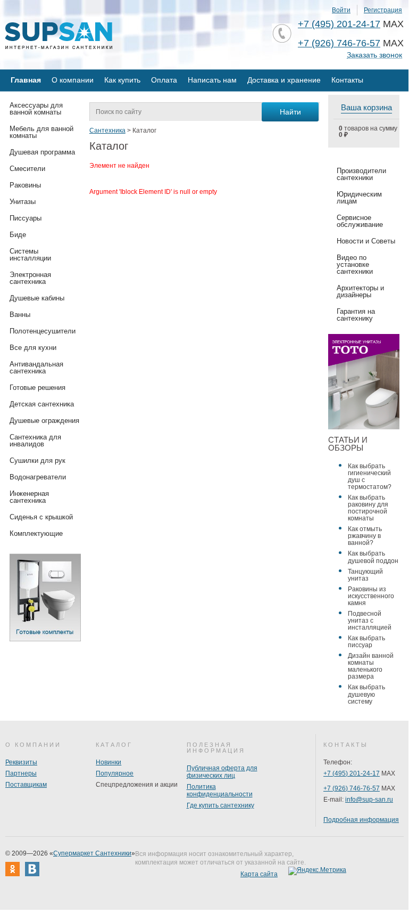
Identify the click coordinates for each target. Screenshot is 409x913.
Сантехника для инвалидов (35, 440)
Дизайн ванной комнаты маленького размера (371, 666)
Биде (18, 235)
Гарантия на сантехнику (356, 314)
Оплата (164, 80)
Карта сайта (259, 874)
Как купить (122, 80)
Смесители (27, 169)
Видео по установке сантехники (355, 264)
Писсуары (25, 218)
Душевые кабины (37, 298)
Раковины (25, 185)
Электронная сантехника (30, 278)
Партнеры (21, 773)
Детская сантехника (42, 404)
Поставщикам (26, 784)
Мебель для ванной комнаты (41, 132)
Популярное (114, 773)
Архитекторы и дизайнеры (360, 291)
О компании (73, 80)
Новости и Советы (366, 241)
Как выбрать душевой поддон (373, 557)
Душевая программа (42, 152)
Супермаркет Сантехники (92, 853)
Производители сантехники (361, 174)
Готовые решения (37, 388)
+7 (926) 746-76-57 (339, 43)
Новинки (108, 762)
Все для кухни (33, 348)
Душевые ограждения (44, 421)
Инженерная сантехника (29, 497)
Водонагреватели (38, 477)
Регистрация (383, 10)
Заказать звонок (374, 55)
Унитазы (23, 202)
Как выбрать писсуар (366, 641)
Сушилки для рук (37, 460)
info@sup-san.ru (369, 799)
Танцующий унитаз (365, 575)
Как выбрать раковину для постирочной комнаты (368, 508)
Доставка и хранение (284, 80)
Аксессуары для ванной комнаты (36, 108)
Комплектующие (36, 533)
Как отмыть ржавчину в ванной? (365, 536)
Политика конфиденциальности (220, 790)
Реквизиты (21, 762)
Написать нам (212, 80)
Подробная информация (361, 820)
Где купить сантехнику (220, 805)
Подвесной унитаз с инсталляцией (369, 620)
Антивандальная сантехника (36, 367)
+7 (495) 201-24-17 (339, 24)
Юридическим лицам (359, 197)
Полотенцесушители (43, 331)
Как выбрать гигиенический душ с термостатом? (369, 476)
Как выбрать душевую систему (366, 694)
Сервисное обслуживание (360, 221)
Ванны (20, 315)
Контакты (347, 80)
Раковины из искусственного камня (371, 596)
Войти (341, 10)
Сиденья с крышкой (41, 517)
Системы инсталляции (30, 254)
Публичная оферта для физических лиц (222, 771)
